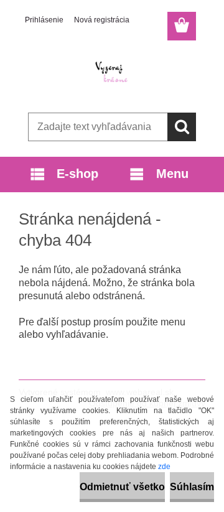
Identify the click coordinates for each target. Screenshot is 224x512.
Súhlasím (192, 487)
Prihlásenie (44, 20)
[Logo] (111, 73)
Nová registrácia (101, 20)
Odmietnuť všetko (122, 487)
